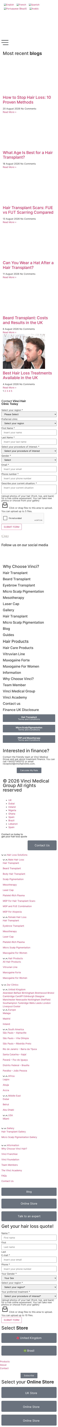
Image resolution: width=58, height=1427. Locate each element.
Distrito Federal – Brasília (16, 1065)
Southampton (10, 1003)
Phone (5, 1264)
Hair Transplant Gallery (13, 1131)
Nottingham (34, 999)
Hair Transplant (15, 573)
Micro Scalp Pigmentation (23, 591)
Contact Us (7, 1181)
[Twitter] (51, 553)
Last (3, 1252)
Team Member (14, 685)
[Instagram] (28, 553)
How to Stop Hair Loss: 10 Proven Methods (27, 100)
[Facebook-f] (12, 553)
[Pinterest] (35, 553)
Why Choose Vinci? (21, 566)
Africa (11, 1076)
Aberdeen (8, 992)
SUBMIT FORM (11, 526)
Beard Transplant (17, 579)
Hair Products (15, 958)
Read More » (9, 112)
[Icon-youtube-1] (4, 553)
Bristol (50, 992)
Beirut (6, 1104)
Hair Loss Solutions (17, 854)
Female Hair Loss (17, 917)
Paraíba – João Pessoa (15, 1070)
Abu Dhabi (8, 1109)
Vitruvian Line (14, 654)
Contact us (11, 704)
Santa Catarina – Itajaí (14, 1054)
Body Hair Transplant (14, 873)
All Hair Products (12, 961)
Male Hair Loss (16, 859)
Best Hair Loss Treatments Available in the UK (27, 375)
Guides (8, 635)
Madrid (6, 1018)
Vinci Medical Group (19, 691)
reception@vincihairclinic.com (19, 763)
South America (16, 1029)
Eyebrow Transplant (19, 585)
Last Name (8, 437)
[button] (29, 854)
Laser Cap (11, 604)
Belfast (17, 992)
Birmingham (28, 992)
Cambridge (9, 996)
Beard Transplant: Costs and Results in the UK (25, 320)
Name (5, 1233)
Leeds (38, 1003)
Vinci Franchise (9, 1154)
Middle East (14, 1095)
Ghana (11, 813)
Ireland (12, 806)
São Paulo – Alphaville (14, 1032)
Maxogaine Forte (16, 660)
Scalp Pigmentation (13, 879)
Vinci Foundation (10, 1159)
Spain (11, 817)
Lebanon (13, 823)
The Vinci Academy (11, 1170)
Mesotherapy (13, 598)
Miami (6, 1118)
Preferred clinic (9, 419)
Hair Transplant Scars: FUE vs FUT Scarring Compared (28, 210)
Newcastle (21, 999)
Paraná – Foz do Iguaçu (15, 1059)
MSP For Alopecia (12, 911)
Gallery (10, 1128)
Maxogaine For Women (21, 666)
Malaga (7, 1013)
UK (10, 800)
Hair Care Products (18, 648)
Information (13, 1145)
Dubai (11, 803)
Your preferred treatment (15, 1292)
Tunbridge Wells (26, 1003)
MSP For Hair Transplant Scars (19, 900)
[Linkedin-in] (20, 553)
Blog (6, 629)
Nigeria (12, 810)
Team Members (9, 1164)
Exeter (17, 1006)
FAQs (4, 1175)
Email (5, 465)
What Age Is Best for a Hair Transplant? (28, 155)
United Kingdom (16, 989)
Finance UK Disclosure (21, 710)
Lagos (6, 1079)
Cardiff (19, 996)
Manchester (9, 999)
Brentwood (41, 992)
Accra (6, 1090)
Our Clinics (12, 984)
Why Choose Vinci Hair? (14, 1148)
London (47, 1003)
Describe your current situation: (19, 483)
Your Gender (9, 1274)
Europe (12, 1009)
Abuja (6, 1084)
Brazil (11, 820)
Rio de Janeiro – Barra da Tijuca (20, 1049)
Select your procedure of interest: (20, 447)
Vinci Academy (15, 697)
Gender (6, 456)
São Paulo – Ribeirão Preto (17, 1043)
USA (10, 1115)
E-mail (5, 1255)
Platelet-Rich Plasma (14, 895)
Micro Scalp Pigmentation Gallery (19, 1137)
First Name (8, 428)
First (3, 1242)
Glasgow (39, 996)
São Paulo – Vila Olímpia (16, 1038)
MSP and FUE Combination (17, 906)
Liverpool (8, 1006)
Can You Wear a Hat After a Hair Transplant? (28, 265)
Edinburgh (29, 996)
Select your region (12, 410)
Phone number (10, 474)
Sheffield (45, 999)
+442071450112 (15, 761)
